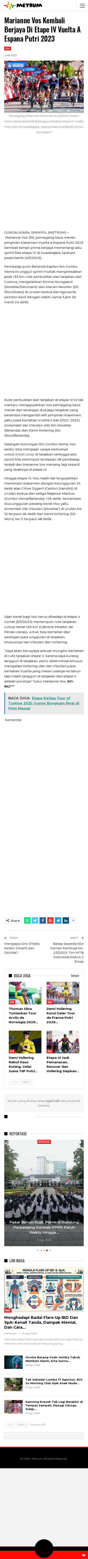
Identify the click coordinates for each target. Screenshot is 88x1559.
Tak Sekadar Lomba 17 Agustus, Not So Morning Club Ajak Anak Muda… (53, 1381)
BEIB (8, 48)
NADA (7, 1310)
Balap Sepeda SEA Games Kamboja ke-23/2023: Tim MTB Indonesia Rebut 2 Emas (67, 952)
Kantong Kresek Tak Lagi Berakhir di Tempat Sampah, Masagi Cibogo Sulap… (54, 1405)
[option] (44, 1193)
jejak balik (53, 1100)
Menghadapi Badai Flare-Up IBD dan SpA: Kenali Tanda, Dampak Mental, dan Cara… (41, 1322)
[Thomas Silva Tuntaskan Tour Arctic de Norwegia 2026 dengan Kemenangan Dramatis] (25, 993)
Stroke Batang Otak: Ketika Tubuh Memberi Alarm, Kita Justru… (52, 1359)
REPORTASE (44, 1141)
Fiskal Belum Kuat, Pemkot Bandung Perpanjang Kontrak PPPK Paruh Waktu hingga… (44, 1227)
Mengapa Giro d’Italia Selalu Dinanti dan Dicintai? (22, 948)
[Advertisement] (44, 184)
